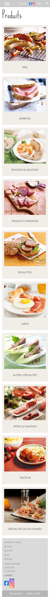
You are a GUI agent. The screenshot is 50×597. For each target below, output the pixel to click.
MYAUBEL (8, 559)
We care (8, 546)
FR (39, 3)
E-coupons (9, 571)
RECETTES (8, 550)
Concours (9, 567)
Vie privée (15, 593)
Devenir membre (12, 563)
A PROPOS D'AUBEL (13, 542)
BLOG (6, 555)
